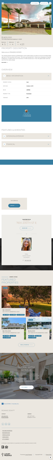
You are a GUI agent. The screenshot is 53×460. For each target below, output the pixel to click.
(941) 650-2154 (44, 3)
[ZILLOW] (9, 424)
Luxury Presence (28, 454)
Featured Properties (7, 430)
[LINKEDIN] (3, 424)
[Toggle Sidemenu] (50, 3)
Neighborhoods (6, 432)
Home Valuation (6, 434)
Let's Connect (5, 439)
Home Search (5, 437)
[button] (26, 387)
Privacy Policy (48, 454)
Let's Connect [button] (35, 3)
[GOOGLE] (6, 424)
